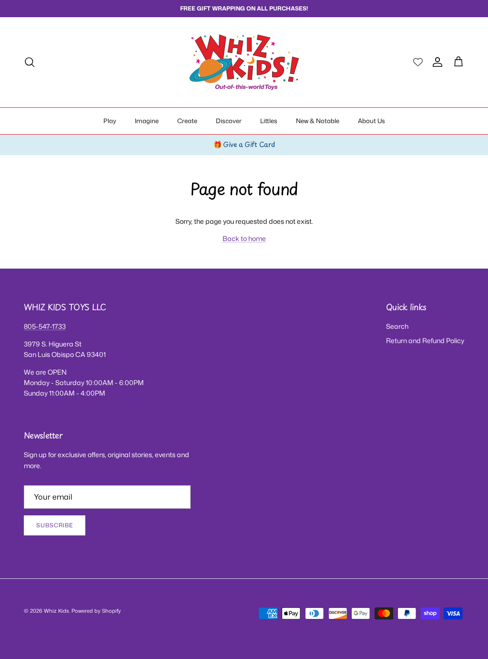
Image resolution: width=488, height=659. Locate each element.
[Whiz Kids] (244, 62)
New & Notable (317, 120)
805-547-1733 (45, 326)
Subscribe (54, 525)
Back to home (244, 238)
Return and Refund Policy (425, 340)
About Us (371, 120)
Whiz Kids (56, 611)
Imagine (147, 120)
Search (397, 326)
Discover (229, 120)
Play (109, 120)
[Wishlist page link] (418, 62)
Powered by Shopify (96, 611)
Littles (268, 120)
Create (187, 120)
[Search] (29, 62)
